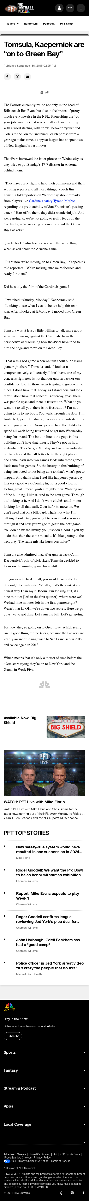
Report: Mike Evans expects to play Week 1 (47, 896)
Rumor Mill (30, 23)
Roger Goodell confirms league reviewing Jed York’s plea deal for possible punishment (46, 919)
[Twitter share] (17, 76)
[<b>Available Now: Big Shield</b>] (66, 726)
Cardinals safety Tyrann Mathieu (52, 200)
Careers (21, 1154)
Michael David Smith (29, 974)
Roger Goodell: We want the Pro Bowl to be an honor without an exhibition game (49, 872)
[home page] (19, 8)
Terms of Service (60, 1161)
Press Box (10, 1157)
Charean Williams (27, 881)
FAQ (55, 1154)
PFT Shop (66, 23)
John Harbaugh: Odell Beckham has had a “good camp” (48, 942)
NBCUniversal (27, 1168)
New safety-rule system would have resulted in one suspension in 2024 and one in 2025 (48, 849)
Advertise (9, 1154)
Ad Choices (25, 1157)
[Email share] (27, 76)
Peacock (49, 23)
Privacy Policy (42, 1157)
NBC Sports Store (70, 1154)
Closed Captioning (39, 1154)
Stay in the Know (16, 1019)
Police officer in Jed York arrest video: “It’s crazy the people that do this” (50, 966)
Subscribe (13, 1036)
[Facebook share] (7, 76)
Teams (10, 23)
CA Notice (42, 1161)
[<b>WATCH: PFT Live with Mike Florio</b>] (44, 773)
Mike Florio (23, 858)
